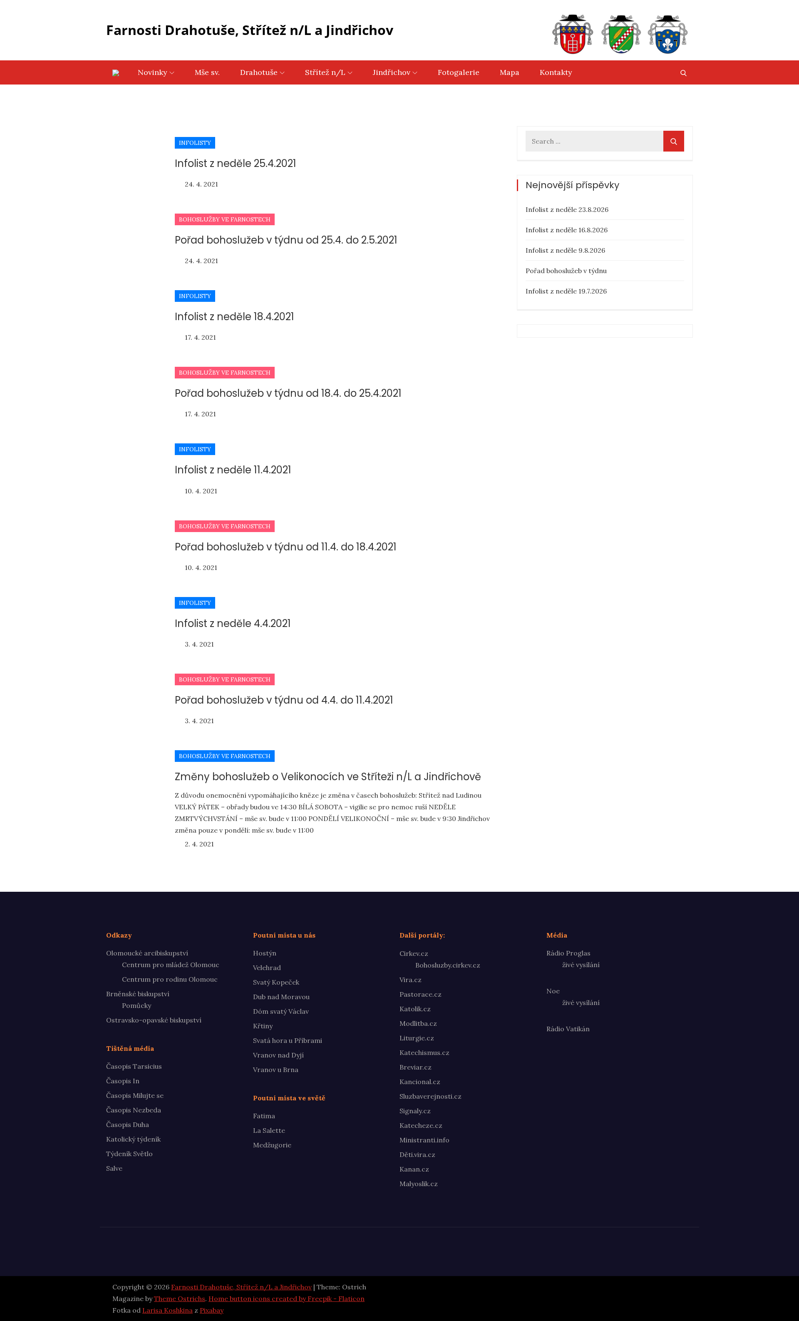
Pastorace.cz (421, 994)
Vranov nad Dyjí (278, 1055)
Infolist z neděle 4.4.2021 (233, 623)
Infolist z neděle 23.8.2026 (567, 209)
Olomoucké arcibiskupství (147, 953)
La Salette (269, 1130)
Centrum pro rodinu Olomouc (170, 979)
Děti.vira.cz (417, 1154)
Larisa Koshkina (167, 1310)
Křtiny (263, 1026)
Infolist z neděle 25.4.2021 (235, 163)
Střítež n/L (325, 72)
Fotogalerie (458, 72)
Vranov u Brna (275, 1069)
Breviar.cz (416, 1067)
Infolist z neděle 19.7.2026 (566, 291)
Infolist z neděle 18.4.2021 (234, 316)
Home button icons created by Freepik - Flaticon (286, 1298)
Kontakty (556, 72)
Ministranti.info (424, 1140)
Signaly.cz (415, 1111)
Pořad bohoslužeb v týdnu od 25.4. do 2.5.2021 (286, 240)
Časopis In (122, 1081)
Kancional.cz (420, 1081)
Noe (553, 991)
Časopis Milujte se (135, 1095)
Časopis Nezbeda (133, 1110)
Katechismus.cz (424, 1052)
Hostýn (264, 953)
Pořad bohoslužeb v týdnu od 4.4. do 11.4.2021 (284, 700)
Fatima (264, 1116)
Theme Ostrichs (179, 1298)
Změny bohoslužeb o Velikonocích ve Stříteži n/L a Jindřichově (328, 777)
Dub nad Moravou (281, 997)
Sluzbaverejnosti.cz (431, 1096)
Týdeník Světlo (129, 1153)
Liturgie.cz (417, 1038)
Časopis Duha (127, 1124)
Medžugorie (272, 1145)
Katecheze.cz (421, 1125)
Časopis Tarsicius (134, 1066)
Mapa (509, 72)
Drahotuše (259, 72)
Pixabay (211, 1310)
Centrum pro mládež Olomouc (170, 964)
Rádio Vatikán (568, 1029)
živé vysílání (581, 964)
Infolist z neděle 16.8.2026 (567, 230)
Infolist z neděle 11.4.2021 (233, 470)
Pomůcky (136, 1005)
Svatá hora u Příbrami (287, 1040)
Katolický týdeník (133, 1139)
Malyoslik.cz (419, 1183)
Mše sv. (207, 72)
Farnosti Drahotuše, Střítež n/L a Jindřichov (249, 30)
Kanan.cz (414, 1169)
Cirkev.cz (414, 953)
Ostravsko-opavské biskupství (153, 1020)
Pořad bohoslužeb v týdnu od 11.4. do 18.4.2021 (286, 547)
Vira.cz (411, 979)
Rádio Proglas (568, 953)
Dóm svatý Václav (281, 1011)
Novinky (152, 72)
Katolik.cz (415, 1009)
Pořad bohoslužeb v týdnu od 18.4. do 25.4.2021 (288, 393)
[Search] (673, 141)
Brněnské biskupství (137, 994)
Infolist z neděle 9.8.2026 (565, 250)
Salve (114, 1168)
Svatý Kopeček (276, 982)
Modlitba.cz (418, 1023)
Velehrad (267, 967)
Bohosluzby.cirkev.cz (447, 965)
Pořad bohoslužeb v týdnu (566, 270)
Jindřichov (391, 72)
